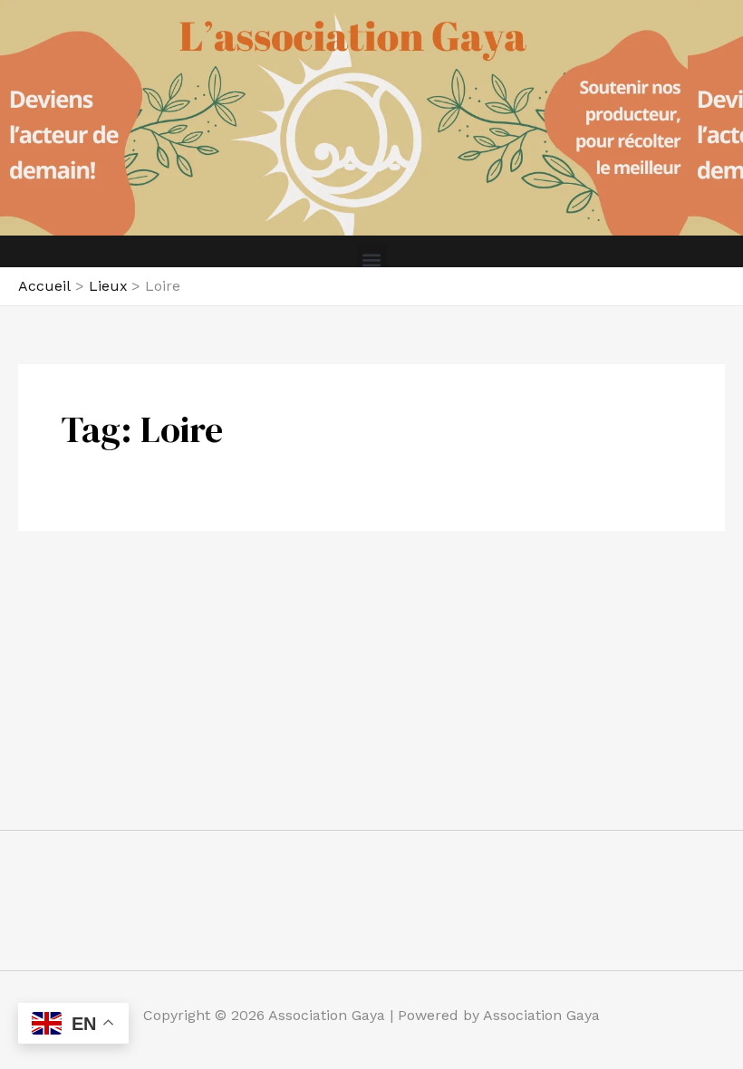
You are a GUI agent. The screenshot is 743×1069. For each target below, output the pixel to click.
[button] (372, 259)
